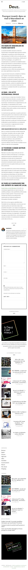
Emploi (3, 452)
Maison (3, 464)
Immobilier (8, 23)
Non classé (4, 466)
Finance (3, 454)
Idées (2, 458)
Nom (5, 265)
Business (3, 450)
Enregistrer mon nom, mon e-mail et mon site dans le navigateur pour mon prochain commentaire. (13, 288)
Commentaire (7, 249)
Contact (11, 566)
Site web (5, 278)
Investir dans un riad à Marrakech (9, 188)
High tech (3, 456)
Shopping (3, 468)
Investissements (5, 462)
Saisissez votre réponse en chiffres (12, 293)
